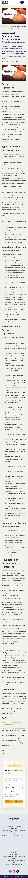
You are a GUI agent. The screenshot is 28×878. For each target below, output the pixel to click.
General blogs (6, 753)
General (7, 26)
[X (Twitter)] (17, 871)
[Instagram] (14, 871)
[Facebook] (10, 871)
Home (3, 26)
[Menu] (25, 2)
